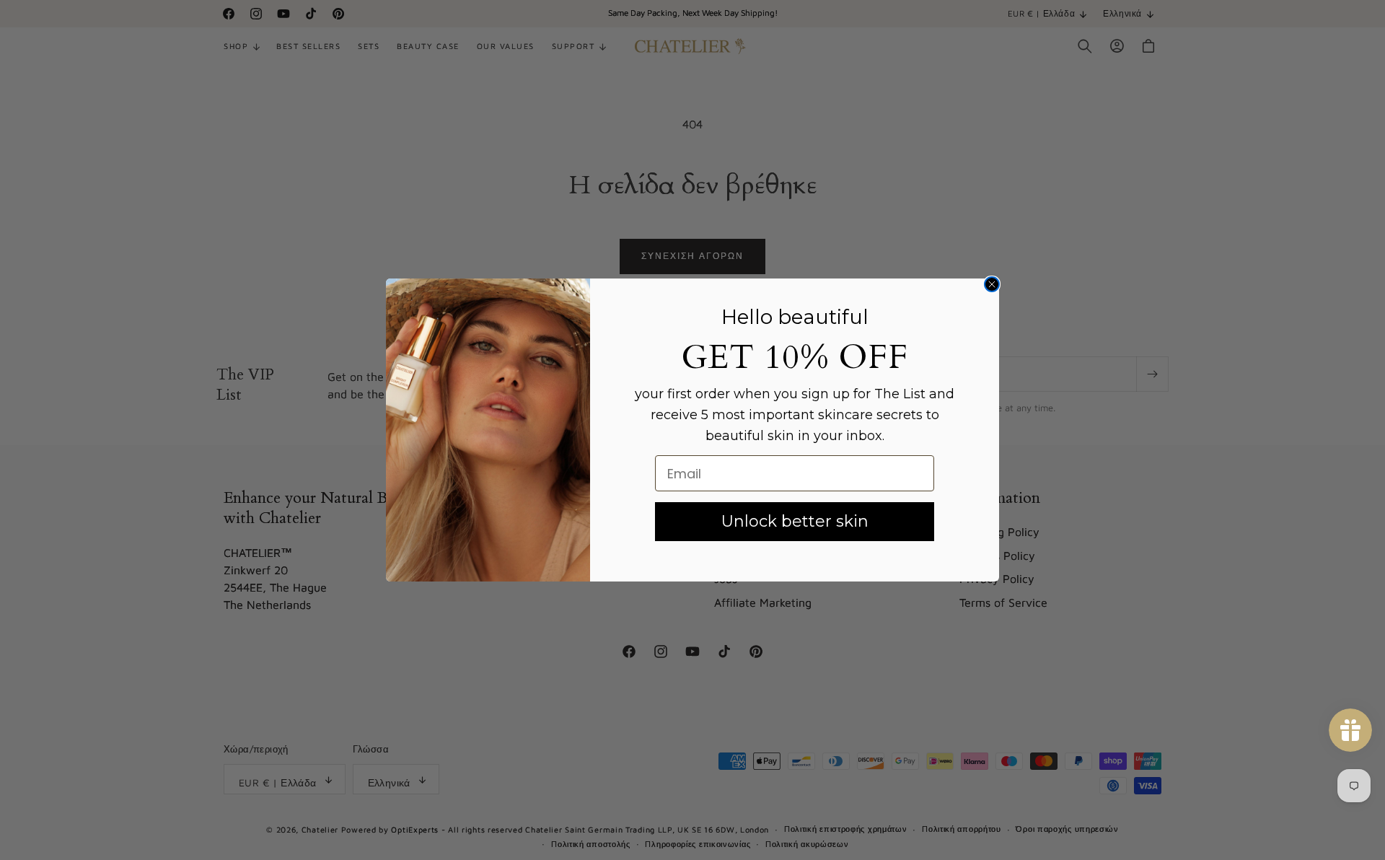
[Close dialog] (992, 284)
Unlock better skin (795, 521)
